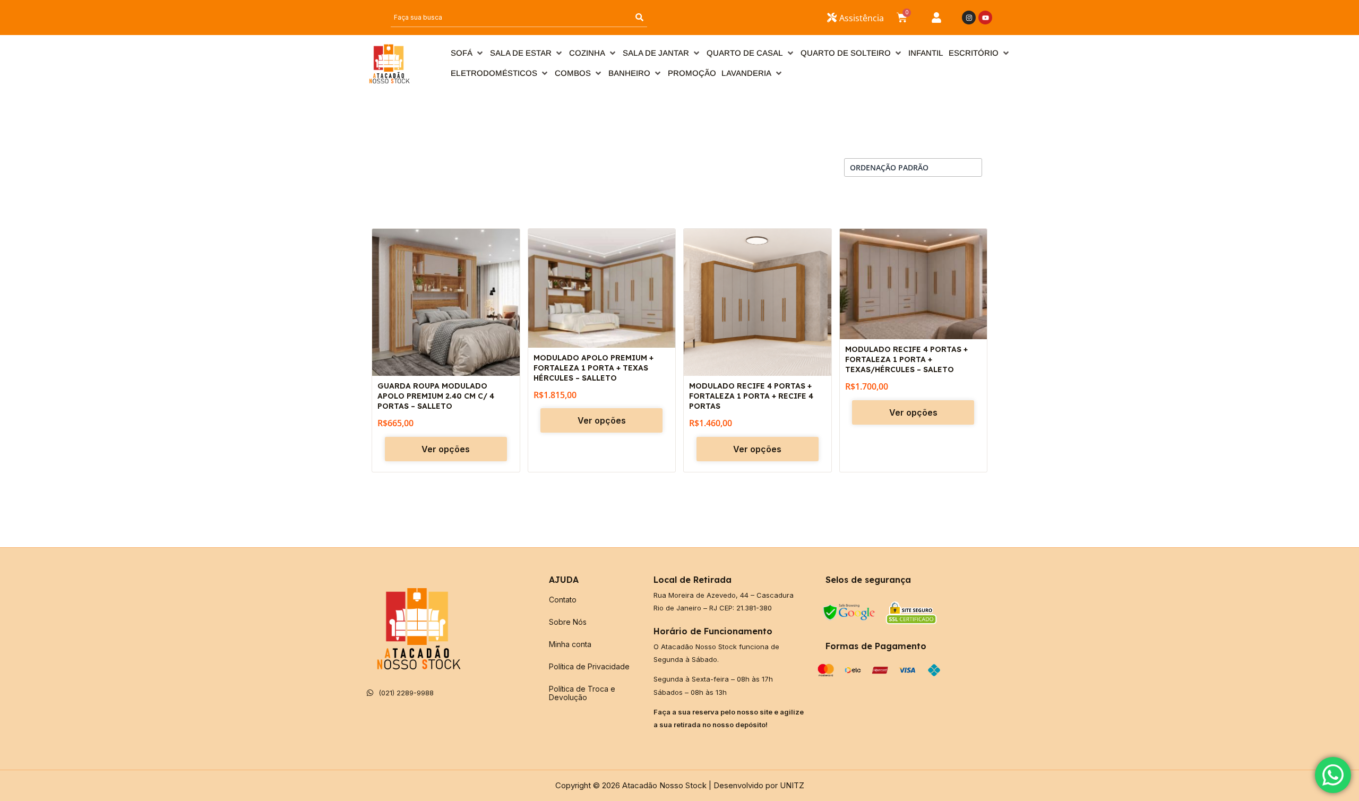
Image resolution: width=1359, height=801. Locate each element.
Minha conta (570, 644)
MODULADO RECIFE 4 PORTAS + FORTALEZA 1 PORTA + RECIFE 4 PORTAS (751, 396)
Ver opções (446, 449)
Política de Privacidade (589, 666)
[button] (467, 53)
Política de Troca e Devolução (582, 693)
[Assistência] (832, 17)
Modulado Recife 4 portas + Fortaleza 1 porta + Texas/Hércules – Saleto (906, 359)
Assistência (861, 18)
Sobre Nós (568, 621)
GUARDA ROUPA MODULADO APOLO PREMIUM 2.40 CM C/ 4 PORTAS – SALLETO (435, 396)
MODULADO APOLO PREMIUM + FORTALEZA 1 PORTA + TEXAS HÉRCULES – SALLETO (593, 368)
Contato (563, 599)
